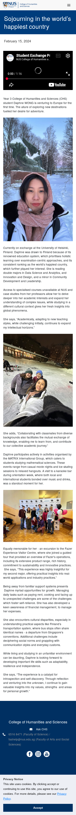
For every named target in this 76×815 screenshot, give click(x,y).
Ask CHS (41, 729)
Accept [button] (38, 807)
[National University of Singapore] (9, 5)
